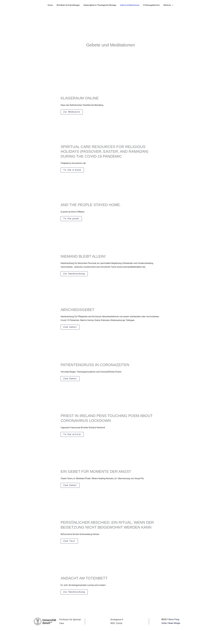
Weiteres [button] (167, 5)
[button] (172, 5)
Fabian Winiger (174, 623)
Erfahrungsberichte (151, 5)
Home (50, 5)
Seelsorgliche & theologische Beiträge (100, 5)
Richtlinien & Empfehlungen (68, 5)
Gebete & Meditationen (130, 5)
